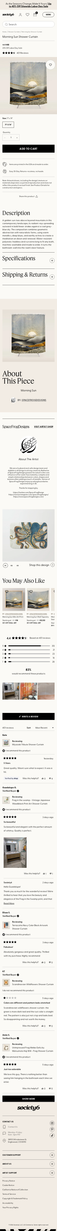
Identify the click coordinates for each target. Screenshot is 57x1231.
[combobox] (28, 24)
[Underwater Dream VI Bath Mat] (28, 535)
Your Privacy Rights (10, 1207)
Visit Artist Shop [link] (43, 426)
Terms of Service (9, 1194)
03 (18, 565)
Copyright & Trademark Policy (15, 1198)
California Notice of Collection (15, 1189)
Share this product (27, 196)
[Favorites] (27, 14)
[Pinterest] (52, 1129)
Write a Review (35, 717)
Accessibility (7, 1203)
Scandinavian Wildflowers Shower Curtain (33, 984)
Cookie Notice (8, 1185)
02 (12, 565)
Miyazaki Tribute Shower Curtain (28, 744)
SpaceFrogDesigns (34, 400)
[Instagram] (52, 1123)
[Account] (20, 14)
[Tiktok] (52, 1135)
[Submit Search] (6, 24)
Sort (29, 727)
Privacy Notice (8, 1180)
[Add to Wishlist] (7, 592)
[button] (15, 53)
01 (5, 565)
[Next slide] (52, 412)
